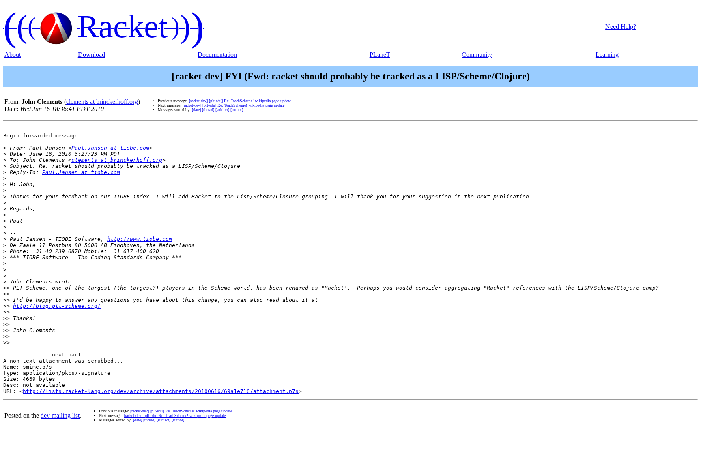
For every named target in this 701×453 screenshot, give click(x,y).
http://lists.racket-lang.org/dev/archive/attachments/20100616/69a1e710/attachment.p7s (161, 391)
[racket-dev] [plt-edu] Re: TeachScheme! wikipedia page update (240, 101)
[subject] (222, 109)
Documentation (217, 54)
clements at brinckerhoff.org (102, 101)
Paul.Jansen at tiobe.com (110, 148)
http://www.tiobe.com (139, 239)
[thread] (208, 109)
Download (91, 54)
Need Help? (620, 26)
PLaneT (380, 54)
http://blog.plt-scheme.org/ (57, 306)
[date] (196, 109)
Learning (607, 54)
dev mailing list (60, 415)
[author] (236, 109)
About (12, 54)
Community (477, 54)
